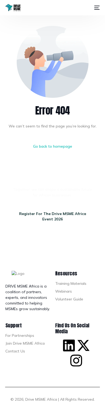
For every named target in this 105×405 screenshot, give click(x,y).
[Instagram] (76, 360)
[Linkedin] (69, 345)
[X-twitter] (83, 345)
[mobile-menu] (96, 8)
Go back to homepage (52, 146)
